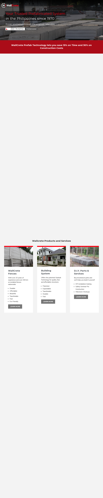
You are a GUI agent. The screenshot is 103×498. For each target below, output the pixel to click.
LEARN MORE (15, 306)
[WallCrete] (10, 5)
